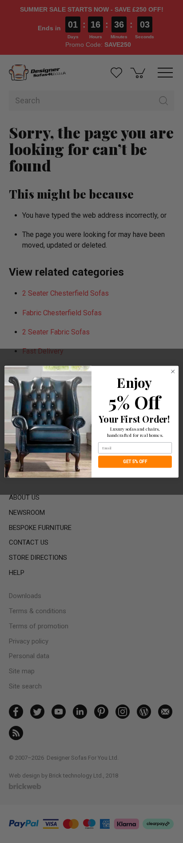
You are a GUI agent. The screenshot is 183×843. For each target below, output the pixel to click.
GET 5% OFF (135, 461)
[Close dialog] (173, 371)
